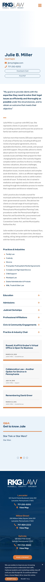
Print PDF (22, 76)
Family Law (10, 254)
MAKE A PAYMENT (22, 557)
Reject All (25, 579)
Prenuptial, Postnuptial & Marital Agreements (23, 266)
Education (8, 295)
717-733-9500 (24, 545)
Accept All (11, 579)
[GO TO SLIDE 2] (21, 458)
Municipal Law (11, 278)
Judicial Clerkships (12, 310)
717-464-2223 (24, 524)
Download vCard (22, 71)
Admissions (9, 302)
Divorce (9, 262)
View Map (24, 507)
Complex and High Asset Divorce (18, 270)
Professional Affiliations (15, 317)
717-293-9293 (14, 66)
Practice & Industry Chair (15, 332)
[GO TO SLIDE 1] (18, 458)
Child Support (11, 274)
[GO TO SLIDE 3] (24, 458)
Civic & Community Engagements (19, 324)
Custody (9, 258)
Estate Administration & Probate (18, 281)
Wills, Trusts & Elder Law (15, 285)
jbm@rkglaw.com (15, 63)
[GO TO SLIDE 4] (27, 458)
